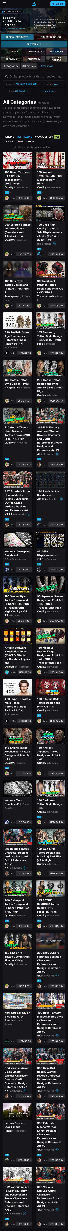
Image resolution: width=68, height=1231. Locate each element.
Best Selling (24, 137)
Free (20, 141)
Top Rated (9, 141)
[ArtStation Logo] (34, 4)
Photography (10, 66)
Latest (30, 141)
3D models (29, 66)
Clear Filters (49, 91)
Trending (8, 137)
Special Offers (47, 137)
